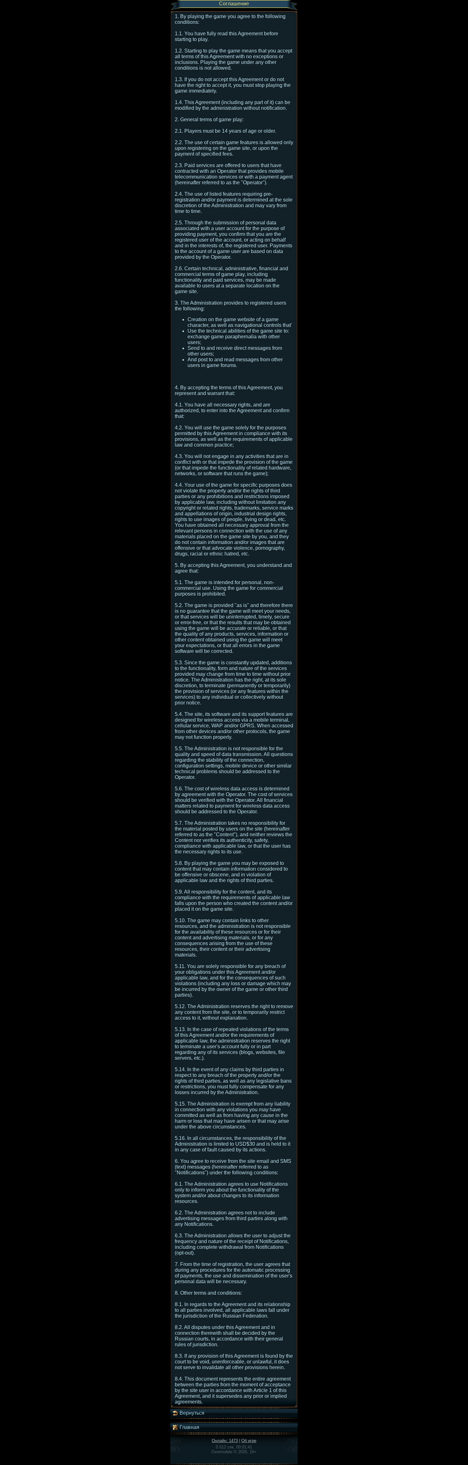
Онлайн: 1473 (225, 1440)
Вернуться (191, 1413)
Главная (188, 1427)
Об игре (248, 1440)
